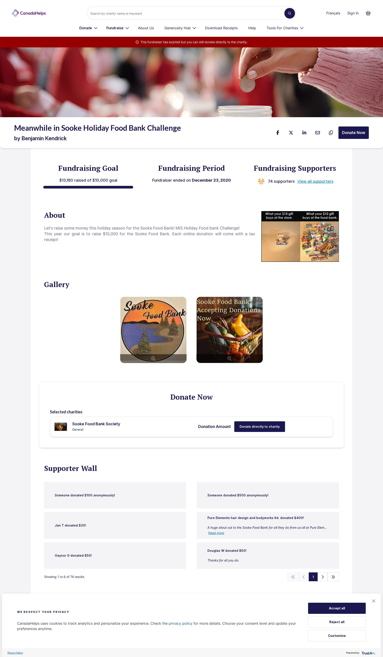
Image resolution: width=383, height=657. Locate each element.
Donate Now (353, 132)
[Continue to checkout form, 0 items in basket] (369, 13)
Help (252, 28)
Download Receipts (221, 28)
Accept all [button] (337, 608)
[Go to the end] (333, 576)
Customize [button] (337, 636)
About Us (146, 28)
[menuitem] (88, 27)
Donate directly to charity (260, 426)
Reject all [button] (336, 622)
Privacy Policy (15, 652)
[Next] (323, 576)
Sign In (353, 13)
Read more (216, 533)
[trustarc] (368, 652)
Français (333, 13)
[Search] (289, 13)
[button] (373, 601)
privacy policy (180, 623)
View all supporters (315, 181)
